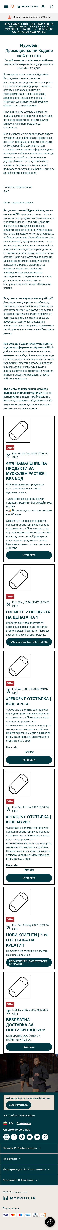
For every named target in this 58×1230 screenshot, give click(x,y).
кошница (22, 237)
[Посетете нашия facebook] (14, 1137)
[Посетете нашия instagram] (6, 1137)
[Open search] (12, 6)
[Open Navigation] (6, 6)
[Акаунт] (43, 6)
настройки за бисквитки (19, 1115)
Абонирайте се (18, 1105)
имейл (38, 359)
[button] (50, 1222)
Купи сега (29, 1047)
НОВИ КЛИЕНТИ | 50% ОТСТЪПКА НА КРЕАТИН (28, 962)
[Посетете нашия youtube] (29, 1137)
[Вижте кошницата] (52, 6)
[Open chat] (45, 1137)
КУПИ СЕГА (29, 555)
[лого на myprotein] (28, 6)
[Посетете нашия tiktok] (22, 1137)
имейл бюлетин (40, 396)
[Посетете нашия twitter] (37, 1137)
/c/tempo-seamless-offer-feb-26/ (29, 642)
